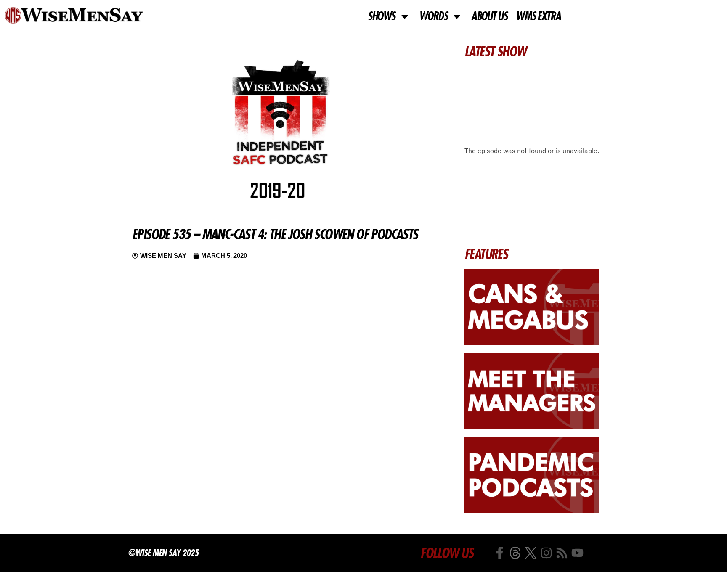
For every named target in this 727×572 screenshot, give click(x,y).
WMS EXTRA (538, 16)
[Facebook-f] (500, 553)
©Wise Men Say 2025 (163, 552)
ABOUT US (489, 16)
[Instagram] (546, 553)
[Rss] (562, 553)
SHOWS (381, 16)
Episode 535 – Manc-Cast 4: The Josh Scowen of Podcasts (275, 234)
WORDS (433, 16)
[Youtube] (577, 553)
